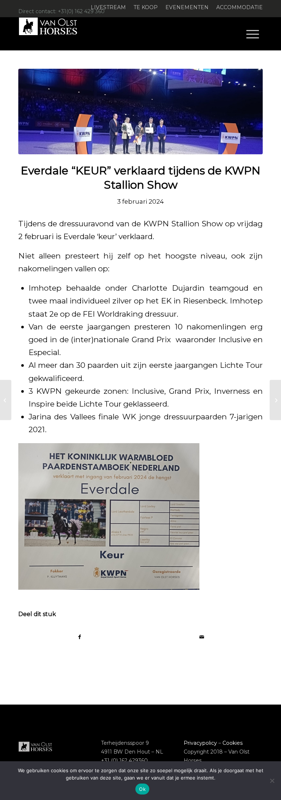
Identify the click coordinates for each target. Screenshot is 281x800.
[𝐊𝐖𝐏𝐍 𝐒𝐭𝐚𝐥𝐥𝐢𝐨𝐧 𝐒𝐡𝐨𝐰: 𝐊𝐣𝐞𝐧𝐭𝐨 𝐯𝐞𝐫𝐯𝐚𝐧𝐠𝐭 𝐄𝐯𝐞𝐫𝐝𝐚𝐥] (5, 400)
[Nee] (272, 780)
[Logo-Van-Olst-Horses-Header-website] (52, 33)
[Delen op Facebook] (79, 637)
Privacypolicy (200, 743)
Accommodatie (239, 7)
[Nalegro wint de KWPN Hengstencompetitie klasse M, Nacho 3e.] (275, 400)
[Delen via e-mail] (201, 637)
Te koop (146, 7)
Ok (142, 789)
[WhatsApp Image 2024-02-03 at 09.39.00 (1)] (140, 111)
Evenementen (187, 7)
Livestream (108, 7)
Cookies (232, 743)
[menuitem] (108, 7)
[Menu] (253, 33)
